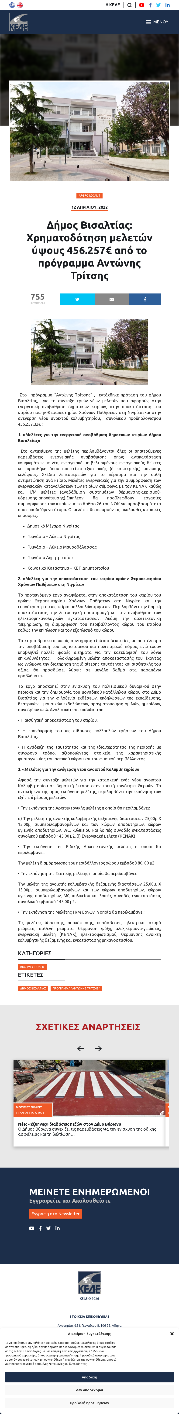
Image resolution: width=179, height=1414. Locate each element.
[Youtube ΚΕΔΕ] (142, 5)
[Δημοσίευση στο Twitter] (77, 299)
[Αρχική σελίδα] (18, 22)
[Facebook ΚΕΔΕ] (150, 5)
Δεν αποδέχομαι (89, 1390)
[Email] (112, 299)
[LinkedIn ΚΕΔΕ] (167, 5)
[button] (172, 1333)
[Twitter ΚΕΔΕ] (158, 5)
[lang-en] (20, 5)
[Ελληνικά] (12, 5)
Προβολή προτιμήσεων (89, 1403)
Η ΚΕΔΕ (113, 4)
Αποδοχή (89, 1377)
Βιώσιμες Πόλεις (32, 966)
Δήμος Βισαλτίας (33, 988)
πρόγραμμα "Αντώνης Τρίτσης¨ (76, 988)
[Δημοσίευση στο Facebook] (145, 299)
